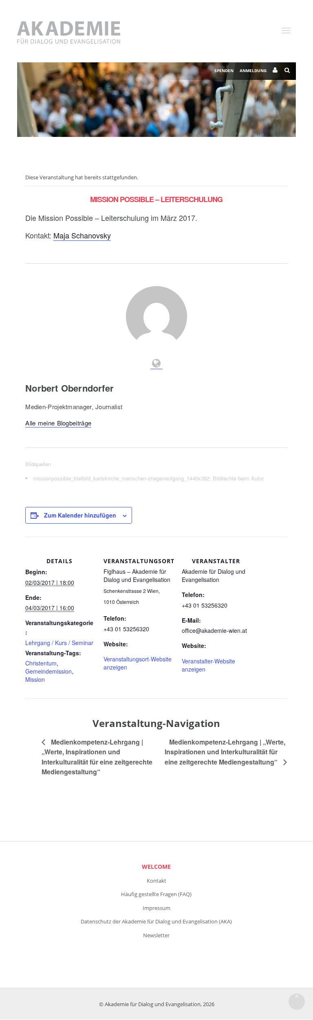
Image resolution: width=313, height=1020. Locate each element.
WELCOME (156, 866)
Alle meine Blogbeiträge (58, 423)
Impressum (156, 908)
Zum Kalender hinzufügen (80, 515)
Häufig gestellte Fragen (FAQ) (156, 894)
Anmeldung (253, 70)
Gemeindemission (48, 671)
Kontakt (156, 880)
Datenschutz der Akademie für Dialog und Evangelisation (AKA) (156, 921)
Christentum (41, 663)
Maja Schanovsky (82, 235)
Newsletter (156, 935)
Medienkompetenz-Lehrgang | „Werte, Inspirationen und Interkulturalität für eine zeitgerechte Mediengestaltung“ (225, 751)
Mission (35, 679)
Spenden (224, 70)
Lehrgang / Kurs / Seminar (59, 643)
